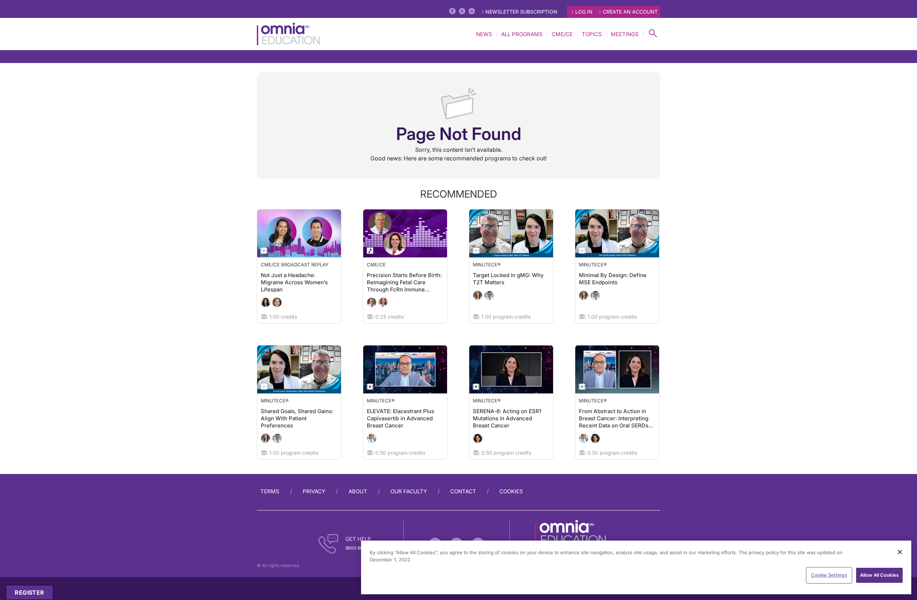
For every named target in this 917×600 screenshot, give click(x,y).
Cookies (511, 491)
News (484, 34)
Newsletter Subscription (521, 12)
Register (29, 592)
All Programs (522, 34)
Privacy (314, 491)
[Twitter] (462, 11)
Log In (583, 12)
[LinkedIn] (472, 11)
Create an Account (630, 12)
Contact (463, 491)
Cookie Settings (829, 575)
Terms (269, 491)
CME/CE (562, 34)
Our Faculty (408, 491)
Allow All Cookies (879, 575)
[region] (636, 567)
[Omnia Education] (288, 34)
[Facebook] (452, 11)
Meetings (625, 34)
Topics (592, 34)
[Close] (900, 552)
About (358, 491)
